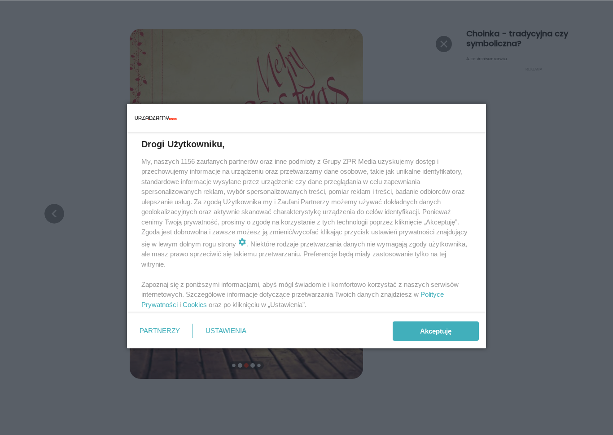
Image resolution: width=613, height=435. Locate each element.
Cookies (195, 304)
